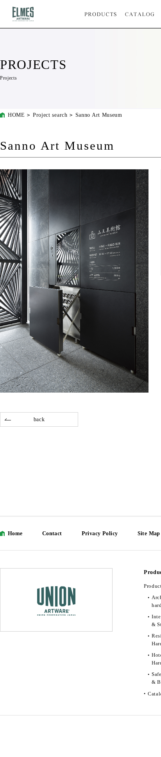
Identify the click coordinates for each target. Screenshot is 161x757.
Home (15, 533)
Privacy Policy (100, 533)
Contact (52, 533)
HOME (16, 115)
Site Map (149, 533)
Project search (50, 115)
